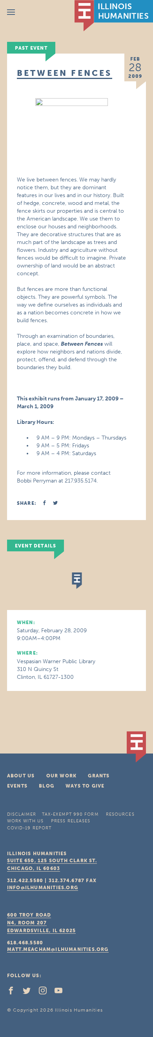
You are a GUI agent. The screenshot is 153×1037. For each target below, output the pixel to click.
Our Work (61, 776)
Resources (120, 814)
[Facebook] (14, 992)
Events (17, 786)
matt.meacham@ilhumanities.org (58, 949)
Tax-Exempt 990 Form (70, 814)
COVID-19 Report (29, 828)
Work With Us (25, 821)
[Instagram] (46, 992)
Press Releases (70, 821)
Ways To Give (85, 786)
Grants (98, 776)
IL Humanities (114, 15)
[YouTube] (62, 992)
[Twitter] (30, 992)
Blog (46, 786)
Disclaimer (21, 814)
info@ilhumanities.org (42, 887)
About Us (21, 776)
